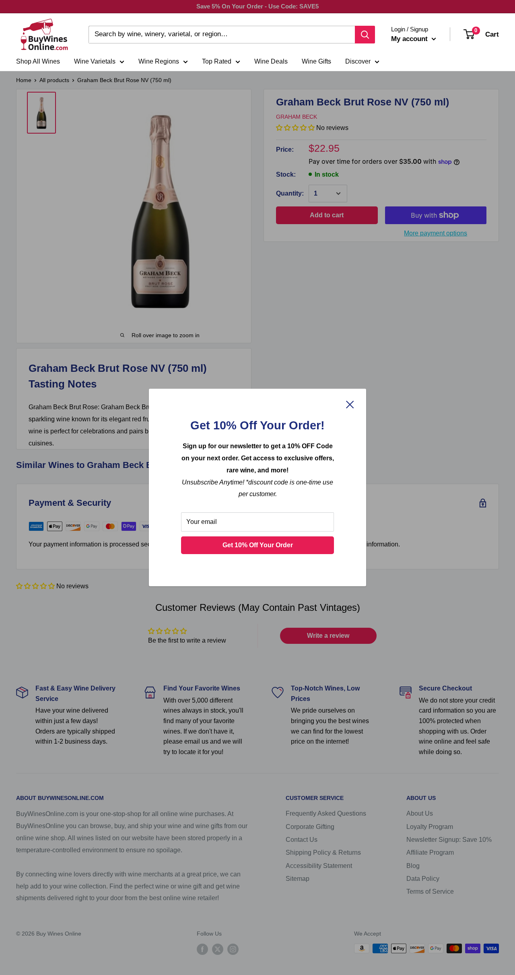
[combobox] (222, 34)
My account (410, 39)
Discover (358, 61)
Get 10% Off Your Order (257, 545)
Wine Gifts (316, 61)
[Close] (350, 404)
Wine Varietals (94, 61)
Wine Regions (158, 61)
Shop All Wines (38, 61)
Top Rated (216, 61)
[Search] (365, 34)
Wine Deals (271, 61)
